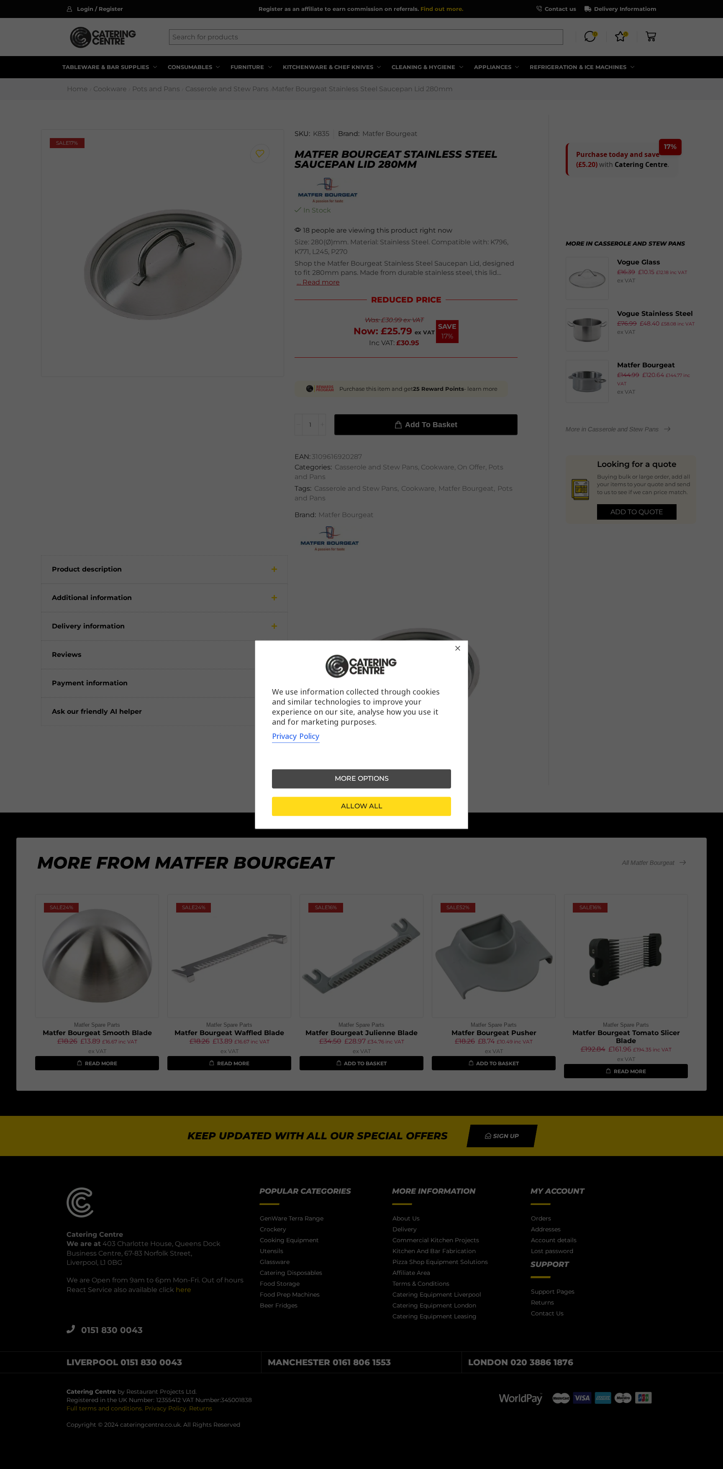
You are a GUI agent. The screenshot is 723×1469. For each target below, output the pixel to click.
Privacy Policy (296, 736)
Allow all (361, 806)
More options (362, 778)
